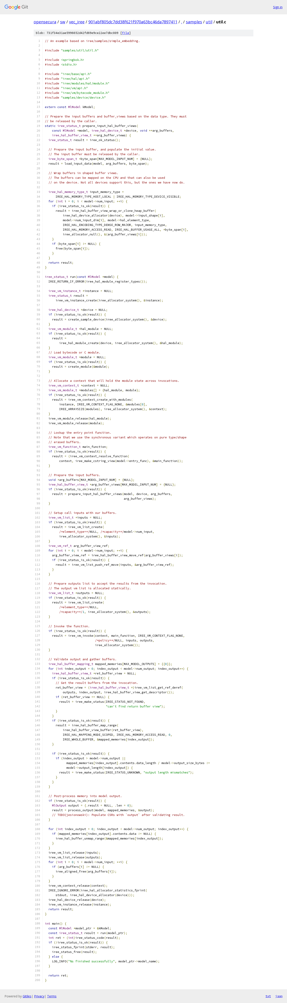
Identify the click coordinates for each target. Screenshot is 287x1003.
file (125, 33)
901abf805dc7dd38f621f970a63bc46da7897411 (132, 21)
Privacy (39, 996)
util (209, 21)
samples (194, 21)
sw (62, 21)
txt (268, 996)
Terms (52, 996)
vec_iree (77, 21)
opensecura (45, 21)
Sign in (278, 7)
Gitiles (27, 996)
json (279, 996)
